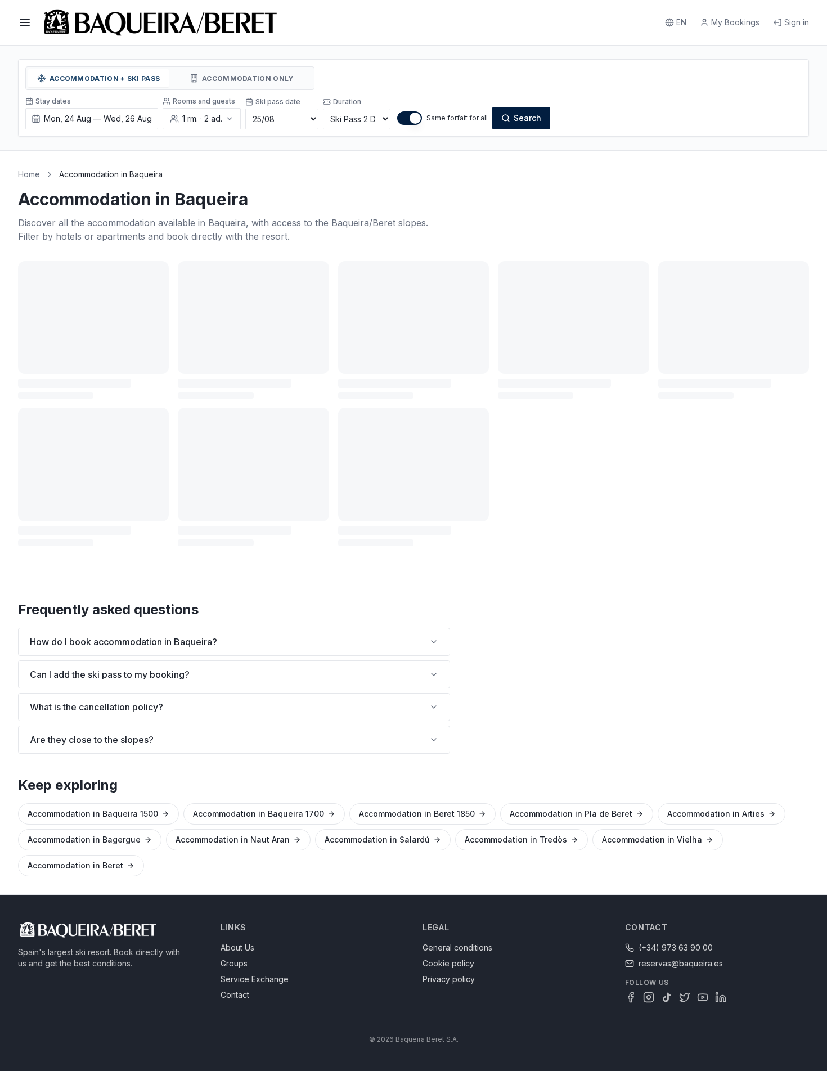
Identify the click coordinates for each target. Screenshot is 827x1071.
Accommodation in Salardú (377, 839)
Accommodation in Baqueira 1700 (258, 813)
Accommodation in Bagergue (84, 839)
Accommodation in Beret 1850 (417, 813)
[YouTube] (702, 997)
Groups (234, 963)
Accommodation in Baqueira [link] (111, 174)
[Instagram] (648, 997)
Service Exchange (255, 979)
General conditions (457, 947)
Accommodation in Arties (716, 813)
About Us (237, 947)
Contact (235, 995)
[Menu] (25, 22)
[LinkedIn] (720, 997)
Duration (347, 101)
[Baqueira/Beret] (160, 22)
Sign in (796, 22)
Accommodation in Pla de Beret (571, 813)
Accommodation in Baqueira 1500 (93, 813)
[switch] (409, 118)
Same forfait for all (457, 118)
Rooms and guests (204, 101)
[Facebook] (630, 997)
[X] (684, 997)
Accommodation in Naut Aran (233, 839)
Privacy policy (449, 979)
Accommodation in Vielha (652, 839)
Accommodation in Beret (75, 865)
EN (681, 22)
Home (29, 174)
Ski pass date (277, 101)
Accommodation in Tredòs (516, 839)
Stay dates (53, 101)
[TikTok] (666, 997)
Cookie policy (448, 963)
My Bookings (735, 22)
